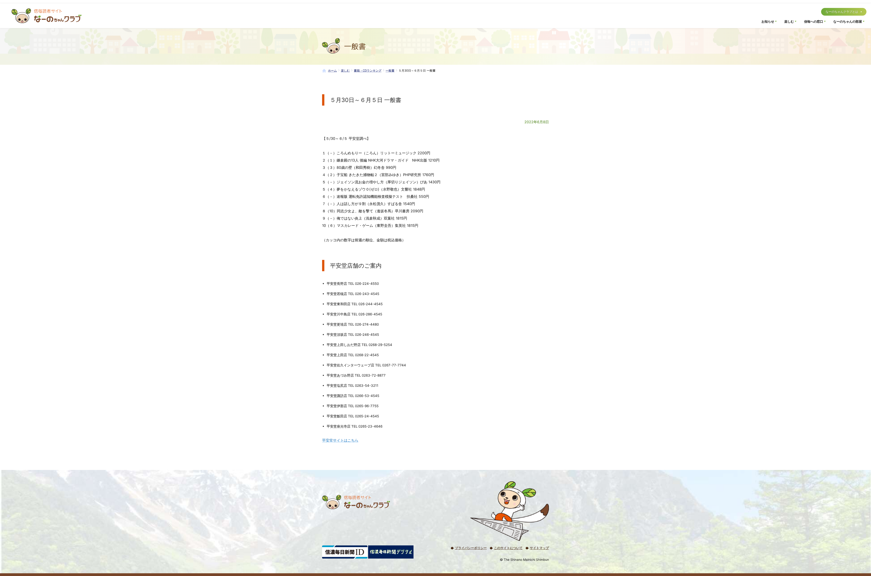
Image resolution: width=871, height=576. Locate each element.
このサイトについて (508, 548)
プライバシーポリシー (471, 548)
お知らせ (767, 21)
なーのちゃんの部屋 (847, 21)
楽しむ (789, 21)
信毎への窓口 (813, 21)
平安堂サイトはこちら (340, 440)
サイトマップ (539, 548)
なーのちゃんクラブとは (842, 11)
